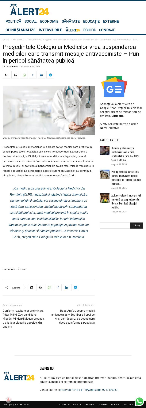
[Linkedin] (41, 75)
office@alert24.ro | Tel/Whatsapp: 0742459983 (87, 389)
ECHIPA (89, 30)
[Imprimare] (15, 75)
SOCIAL (31, 21)
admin (15, 66)
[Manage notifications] (8, 400)
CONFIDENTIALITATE (70, 404)
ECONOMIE (49, 21)
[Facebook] (32, 75)
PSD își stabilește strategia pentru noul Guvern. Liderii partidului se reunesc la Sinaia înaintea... (126, 178)
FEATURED (18, 39)
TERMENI (89, 404)
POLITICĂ (13, 21)
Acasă (6, 39)
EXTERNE (111, 21)
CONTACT (128, 404)
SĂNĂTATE (71, 21)
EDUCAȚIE (91, 21)
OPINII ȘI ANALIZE (20, 30)
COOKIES (102, 404)
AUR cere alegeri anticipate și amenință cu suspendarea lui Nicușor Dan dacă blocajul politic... (126, 201)
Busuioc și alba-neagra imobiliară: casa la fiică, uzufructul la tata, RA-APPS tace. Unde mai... (125, 154)
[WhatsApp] (24, 75)
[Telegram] (50, 75)
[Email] (6, 75)
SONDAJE (107, 30)
